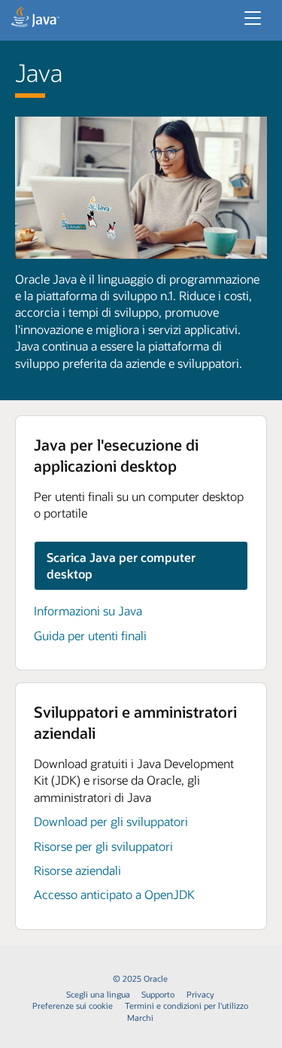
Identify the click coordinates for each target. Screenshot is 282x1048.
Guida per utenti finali (90, 635)
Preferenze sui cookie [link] (72, 1005)
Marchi (140, 1017)
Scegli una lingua (98, 994)
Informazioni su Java (88, 610)
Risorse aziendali (77, 870)
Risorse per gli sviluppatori (103, 846)
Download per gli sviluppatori (111, 821)
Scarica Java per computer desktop (121, 565)
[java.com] (35, 19)
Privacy (200, 994)
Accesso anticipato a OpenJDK (114, 894)
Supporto (157, 994)
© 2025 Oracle (140, 978)
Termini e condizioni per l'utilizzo (186, 1005)
